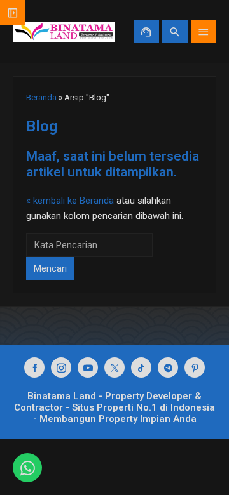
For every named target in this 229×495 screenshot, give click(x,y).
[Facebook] (34, 367)
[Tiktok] (141, 367)
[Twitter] (114, 367)
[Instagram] (61, 367)
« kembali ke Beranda (70, 200)
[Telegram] (168, 367)
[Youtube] (88, 367)
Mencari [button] (50, 268)
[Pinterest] (194, 367)
